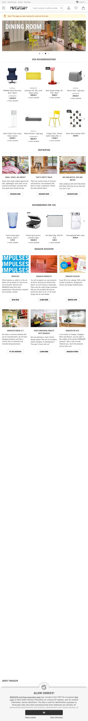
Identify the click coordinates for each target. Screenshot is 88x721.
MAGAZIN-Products (44, 276)
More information (56, 717)
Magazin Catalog (73, 276)
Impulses (15, 276)
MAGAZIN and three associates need (25, 697)
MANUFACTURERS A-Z (15, 330)
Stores (4, 2)
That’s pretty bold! (44, 177)
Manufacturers (12, 2)
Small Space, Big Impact (15, 177)
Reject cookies (30, 717)
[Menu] (3, 8)
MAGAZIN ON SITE (72, 330)
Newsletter (27, 2)
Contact (20, 2)
